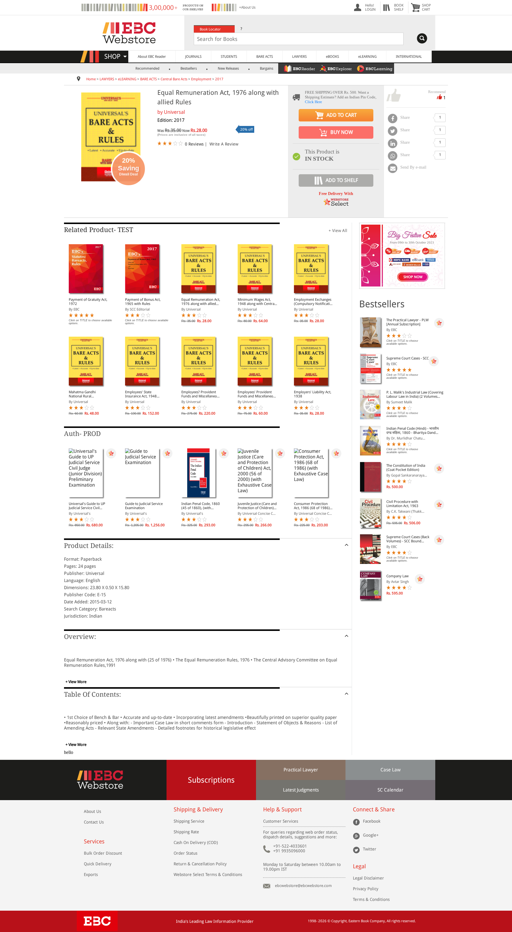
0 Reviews (194, 144)
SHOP (115, 56)
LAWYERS (299, 57)
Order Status (185, 853)
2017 (219, 79)
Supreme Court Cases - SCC (407, 358)
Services (94, 841)
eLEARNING (367, 57)
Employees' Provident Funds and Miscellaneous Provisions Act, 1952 (257, 394)
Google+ (371, 835)
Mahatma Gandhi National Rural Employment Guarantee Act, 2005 (87, 394)
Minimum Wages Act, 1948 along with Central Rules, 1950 (256, 302)
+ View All (338, 230)
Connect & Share (374, 809)
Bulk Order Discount (103, 853)
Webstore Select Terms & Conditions (208, 874)
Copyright (339, 921)
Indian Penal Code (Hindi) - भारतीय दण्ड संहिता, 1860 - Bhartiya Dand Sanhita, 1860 (412, 430)
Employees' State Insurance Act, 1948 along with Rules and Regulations (141, 394)
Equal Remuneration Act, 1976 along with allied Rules (200, 302)
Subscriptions (211, 780)
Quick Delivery (97, 863)
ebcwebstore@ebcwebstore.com (303, 885)
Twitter (369, 849)
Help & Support (282, 809)
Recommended (147, 68)
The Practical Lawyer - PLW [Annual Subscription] (407, 322)
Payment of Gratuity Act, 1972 (88, 302)
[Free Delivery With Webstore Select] (336, 204)
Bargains (266, 68)
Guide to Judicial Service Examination (144, 506)
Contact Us (94, 822)
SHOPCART (426, 7)
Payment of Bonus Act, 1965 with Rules (143, 302)
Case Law (390, 770)
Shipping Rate (186, 831)
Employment (201, 79)
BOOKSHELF (399, 7)
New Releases (228, 68)
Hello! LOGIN (370, 7)
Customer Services (280, 821)
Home (91, 79)
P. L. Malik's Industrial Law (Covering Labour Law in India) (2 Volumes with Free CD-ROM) (414, 394)
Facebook (371, 821)
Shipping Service (189, 821)
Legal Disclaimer (368, 878)
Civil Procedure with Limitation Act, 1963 (402, 504)
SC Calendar (390, 790)
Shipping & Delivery (198, 809)
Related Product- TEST (98, 230)
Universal (174, 112)
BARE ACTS (264, 57)
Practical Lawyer (301, 770)
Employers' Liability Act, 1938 (312, 394)
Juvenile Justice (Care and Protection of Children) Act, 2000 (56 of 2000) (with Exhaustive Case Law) (257, 506)
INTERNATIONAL (409, 57)
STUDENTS (229, 57)
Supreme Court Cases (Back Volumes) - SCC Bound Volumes (407, 539)
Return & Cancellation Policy (200, 863)
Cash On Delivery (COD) (196, 842)
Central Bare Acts (174, 79)
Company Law (397, 576)
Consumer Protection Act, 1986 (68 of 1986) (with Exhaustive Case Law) (312, 506)
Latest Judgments (301, 790)
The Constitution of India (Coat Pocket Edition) (405, 467)
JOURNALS (193, 57)
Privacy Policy (365, 888)
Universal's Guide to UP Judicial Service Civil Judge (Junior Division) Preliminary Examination (88, 506)
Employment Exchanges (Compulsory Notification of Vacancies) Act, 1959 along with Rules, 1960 (314, 302)
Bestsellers (188, 68)
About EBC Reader (152, 57)
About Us (92, 811)
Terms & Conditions (371, 899)
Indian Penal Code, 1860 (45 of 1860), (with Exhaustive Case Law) (200, 506)
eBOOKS (332, 57)
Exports (91, 874)
